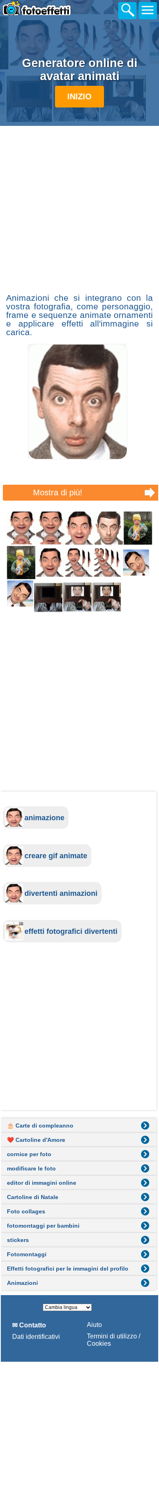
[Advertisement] (79, 208)
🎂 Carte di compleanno (40, 1125)
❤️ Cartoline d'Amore (36, 1140)
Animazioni (22, 1283)
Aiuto (94, 1324)
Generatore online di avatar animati (79, 70)
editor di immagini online (41, 1182)
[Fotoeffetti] (45, 9)
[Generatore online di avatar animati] (80, 562)
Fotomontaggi (26, 1254)
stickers (18, 1240)
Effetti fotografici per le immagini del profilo (67, 1268)
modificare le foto (31, 1168)
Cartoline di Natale (32, 1197)
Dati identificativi (36, 1336)
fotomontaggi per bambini (43, 1225)
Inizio (79, 96)
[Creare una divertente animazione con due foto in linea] (78, 457)
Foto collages (26, 1211)
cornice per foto (29, 1154)
